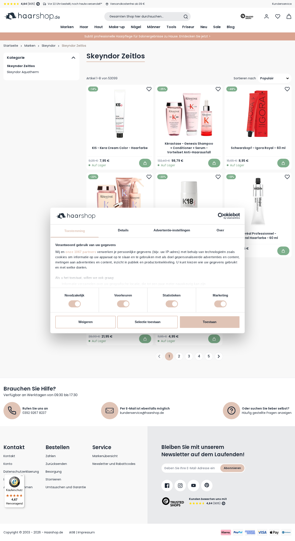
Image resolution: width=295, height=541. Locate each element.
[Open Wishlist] (277, 16)
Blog (231, 26)
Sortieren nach (245, 78)
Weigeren (85, 322)
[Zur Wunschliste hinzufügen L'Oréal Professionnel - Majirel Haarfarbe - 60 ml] (287, 176)
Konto (7, 464)
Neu (203, 26)
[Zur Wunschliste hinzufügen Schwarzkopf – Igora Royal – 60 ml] (287, 89)
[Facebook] (167, 485)
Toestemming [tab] (74, 231)
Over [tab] (220, 230)
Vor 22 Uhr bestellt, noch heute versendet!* (75, 4)
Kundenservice (282, 4)
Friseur (188, 26)
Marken (67, 26)
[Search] (185, 16)
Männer (153, 26)
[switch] (123, 304)
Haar (84, 26)
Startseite (10, 45)
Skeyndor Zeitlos (21, 66)
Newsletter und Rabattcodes (113, 464)
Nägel (136, 26)
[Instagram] (180, 485)
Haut (98, 26)
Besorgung (54, 471)
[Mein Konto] (266, 16)
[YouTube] (193, 485)
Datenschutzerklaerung (21, 471)
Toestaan (209, 322)
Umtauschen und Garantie (66, 487)
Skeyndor (49, 45)
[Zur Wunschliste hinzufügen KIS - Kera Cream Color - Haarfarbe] (149, 89)
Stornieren (53, 479)
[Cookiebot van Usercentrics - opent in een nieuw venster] (221, 216)
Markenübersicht (105, 456)
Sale (217, 26)
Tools (171, 26)
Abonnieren (232, 468)
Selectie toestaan (147, 322)
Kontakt (9, 456)
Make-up (117, 26)
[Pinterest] (207, 485)
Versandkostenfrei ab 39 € (127, 4)
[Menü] (21, 476)
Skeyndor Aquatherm (23, 72)
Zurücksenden (56, 464)
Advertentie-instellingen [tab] (172, 230)
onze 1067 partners (80, 252)
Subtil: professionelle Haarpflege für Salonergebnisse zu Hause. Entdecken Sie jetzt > (147, 36)
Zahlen (51, 456)
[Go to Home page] (31, 16)
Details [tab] (123, 230)
